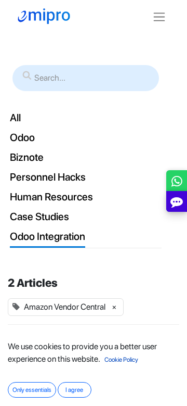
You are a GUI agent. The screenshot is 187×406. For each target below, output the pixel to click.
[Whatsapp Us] (176, 183)
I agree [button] (74, 390)
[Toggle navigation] (159, 16)
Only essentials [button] (31, 390)
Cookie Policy (121, 359)
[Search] (27, 76)
